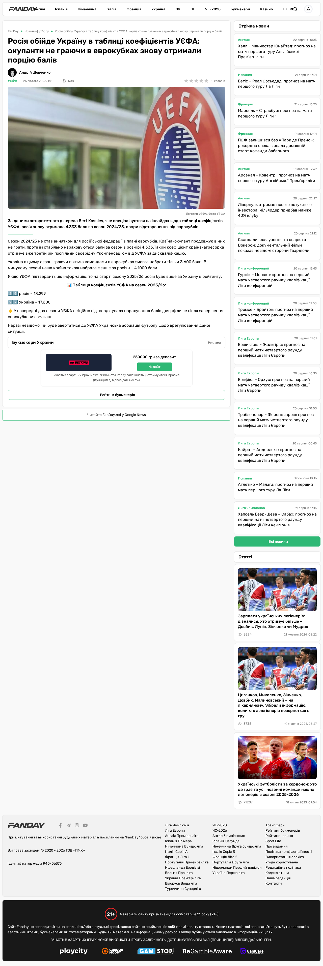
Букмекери (240, 9)
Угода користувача (281, 862)
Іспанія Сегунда (225, 841)
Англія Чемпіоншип (228, 836)
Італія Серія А (176, 852)
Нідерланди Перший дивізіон (237, 867)
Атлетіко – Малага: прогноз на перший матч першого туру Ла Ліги (275, 487)
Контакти (273, 883)
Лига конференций (253, 268)
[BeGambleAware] (207, 952)
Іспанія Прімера (178, 841)
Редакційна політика (283, 867)
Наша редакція (278, 878)
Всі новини (278, 541)
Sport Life (273, 841)
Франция (245, 104)
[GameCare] (251, 952)
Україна (158, 9)
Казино (266, 9)
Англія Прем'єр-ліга (182, 836)
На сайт (154, 367)
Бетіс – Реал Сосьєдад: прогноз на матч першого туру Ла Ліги (276, 84)
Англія (39, 9)
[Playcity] (74, 952)
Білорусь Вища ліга (181, 883)
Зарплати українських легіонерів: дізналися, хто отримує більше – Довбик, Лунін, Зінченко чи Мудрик (273, 621)
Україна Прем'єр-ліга (183, 878)
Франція (133, 9)
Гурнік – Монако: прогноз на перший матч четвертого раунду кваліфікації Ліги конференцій (274, 280)
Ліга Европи (175, 830)
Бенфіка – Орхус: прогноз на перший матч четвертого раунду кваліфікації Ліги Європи (274, 385)
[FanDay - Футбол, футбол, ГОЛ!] (23, 9)
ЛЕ (192, 9)
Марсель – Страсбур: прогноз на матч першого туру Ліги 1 (275, 113)
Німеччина (87, 9)
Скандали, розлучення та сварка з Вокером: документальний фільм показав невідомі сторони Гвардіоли (273, 245)
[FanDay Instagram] (77, 826)
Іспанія (61, 9)
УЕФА (12, 81)
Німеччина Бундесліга (184, 846)
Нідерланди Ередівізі (182, 867)
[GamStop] (155, 952)
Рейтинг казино (279, 836)
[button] (295, 9)
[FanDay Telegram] (68, 826)
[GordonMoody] (112, 952)
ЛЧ (177, 9)
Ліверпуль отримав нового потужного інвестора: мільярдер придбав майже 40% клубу (275, 210)
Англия (244, 40)
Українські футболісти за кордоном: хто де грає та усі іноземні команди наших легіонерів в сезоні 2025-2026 (277, 789)
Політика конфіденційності (288, 852)
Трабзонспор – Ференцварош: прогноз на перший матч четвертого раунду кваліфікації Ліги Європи (276, 420)
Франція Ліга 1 (177, 857)
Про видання (276, 846)
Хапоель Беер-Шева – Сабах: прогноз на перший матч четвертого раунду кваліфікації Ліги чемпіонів (277, 519)
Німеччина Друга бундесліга (236, 846)
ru (292, 9)
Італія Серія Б (223, 852)
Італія (111, 9)
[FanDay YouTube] (85, 826)
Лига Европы (248, 338)
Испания (245, 75)
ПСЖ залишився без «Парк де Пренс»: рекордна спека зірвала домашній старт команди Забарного (276, 145)
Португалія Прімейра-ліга (187, 862)
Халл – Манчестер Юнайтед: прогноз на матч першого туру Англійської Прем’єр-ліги (277, 51)
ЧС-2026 (219, 830)
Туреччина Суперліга (183, 889)
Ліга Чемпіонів (177, 825)
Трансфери (275, 825)
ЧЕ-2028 (213, 9)
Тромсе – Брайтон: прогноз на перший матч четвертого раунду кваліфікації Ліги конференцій (275, 315)
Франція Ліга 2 (224, 857)
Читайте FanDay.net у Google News (116, 415)
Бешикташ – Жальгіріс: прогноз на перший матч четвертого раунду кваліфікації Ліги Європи (271, 350)
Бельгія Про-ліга (179, 873)
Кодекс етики (277, 873)
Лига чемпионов (251, 508)
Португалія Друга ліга (230, 862)
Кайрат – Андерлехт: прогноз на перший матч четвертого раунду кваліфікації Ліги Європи (270, 455)
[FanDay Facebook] (60, 826)
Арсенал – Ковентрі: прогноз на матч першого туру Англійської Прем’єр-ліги (276, 178)
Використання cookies (284, 857)
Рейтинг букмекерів (117, 395)
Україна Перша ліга (228, 873)
